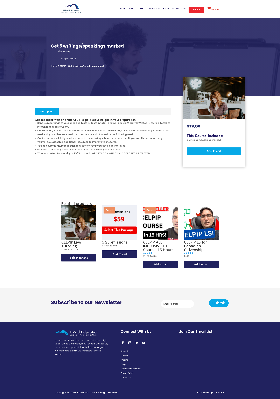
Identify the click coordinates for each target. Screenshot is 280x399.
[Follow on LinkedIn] (137, 343)
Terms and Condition (131, 369)
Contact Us (126, 377)
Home (54, 66)
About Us (125, 351)
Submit (218, 303)
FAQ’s (166, 9)
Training (124, 360)
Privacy (220, 393)
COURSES (152, 9)
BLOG (141, 9)
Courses (124, 356)
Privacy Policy (127, 373)
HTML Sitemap (205, 393)
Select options (79, 258)
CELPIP (63, 66)
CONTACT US (179, 9)
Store (196, 10)
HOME (122, 9)
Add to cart (214, 151)
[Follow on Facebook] (123, 343)
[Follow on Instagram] (130, 343)
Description (46, 111)
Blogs (123, 364)
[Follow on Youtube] (144, 343)
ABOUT (132, 9)
